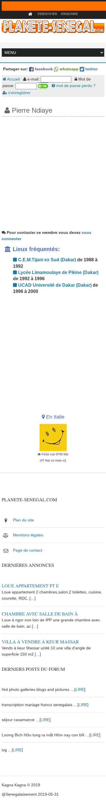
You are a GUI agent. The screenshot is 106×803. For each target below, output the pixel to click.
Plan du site (23, 520)
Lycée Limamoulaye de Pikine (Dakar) (57, 272)
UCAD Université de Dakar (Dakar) (54, 285)
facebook (43, 69)
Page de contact (27, 550)
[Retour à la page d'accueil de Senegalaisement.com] (31, 14)
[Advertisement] (53, 172)
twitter (91, 69)
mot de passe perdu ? (75, 85)
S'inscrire (69, 14)
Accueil (13, 79)
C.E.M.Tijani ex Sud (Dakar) (46, 259)
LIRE (79, 689)
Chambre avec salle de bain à (40, 613)
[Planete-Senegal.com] (53, 26)
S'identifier (47, 14)
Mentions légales (28, 535)
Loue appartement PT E (30, 585)
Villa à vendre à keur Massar (40, 641)
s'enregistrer (19, 92)
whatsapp (69, 69)
